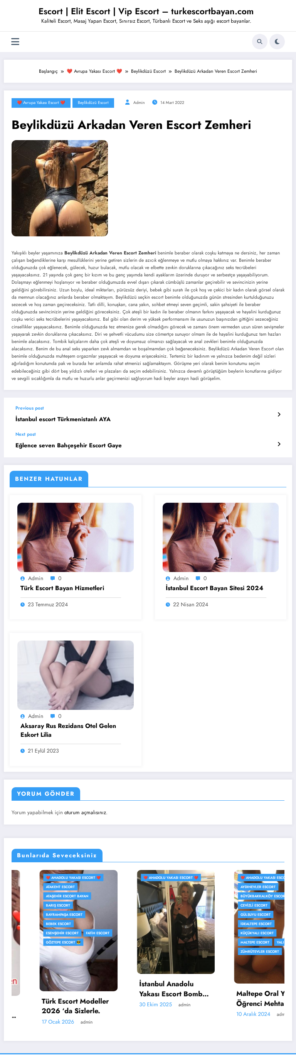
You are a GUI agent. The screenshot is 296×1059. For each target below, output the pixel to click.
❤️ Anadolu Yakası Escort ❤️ (45, 877)
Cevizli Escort (226, 905)
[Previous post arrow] (279, 414)
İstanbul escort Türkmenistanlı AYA (63, 419)
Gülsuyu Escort (228, 914)
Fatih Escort (70, 932)
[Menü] (15, 41)
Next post (25, 434)
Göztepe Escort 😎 (35, 942)
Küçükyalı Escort (229, 932)
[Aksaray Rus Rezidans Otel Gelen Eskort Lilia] (75, 674)
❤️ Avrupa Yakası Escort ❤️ (41, 102)
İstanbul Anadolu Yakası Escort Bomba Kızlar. (144, 989)
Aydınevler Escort (230, 886)
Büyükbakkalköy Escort (236, 895)
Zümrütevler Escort (232, 951)
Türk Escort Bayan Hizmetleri (62, 588)
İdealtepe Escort (228, 923)
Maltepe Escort (227, 942)
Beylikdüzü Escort (93, 102)
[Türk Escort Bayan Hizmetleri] (75, 537)
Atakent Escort (32, 886)
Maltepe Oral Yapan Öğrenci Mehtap (240, 998)
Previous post (29, 408)
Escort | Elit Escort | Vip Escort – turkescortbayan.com (146, 11)
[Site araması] (259, 41)
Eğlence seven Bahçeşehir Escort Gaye (68, 446)
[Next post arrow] (279, 444)
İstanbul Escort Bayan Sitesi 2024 (214, 588)
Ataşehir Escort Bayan (39, 895)
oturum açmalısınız (85, 812)
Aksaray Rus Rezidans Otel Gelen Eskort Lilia (68, 730)
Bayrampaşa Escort (36, 914)
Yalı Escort (260, 942)
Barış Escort (30, 905)
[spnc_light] (277, 41)
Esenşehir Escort (34, 932)
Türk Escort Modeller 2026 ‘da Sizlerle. (47, 1006)
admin (139, 102)
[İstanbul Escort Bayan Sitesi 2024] (221, 537)
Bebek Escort (30, 923)
